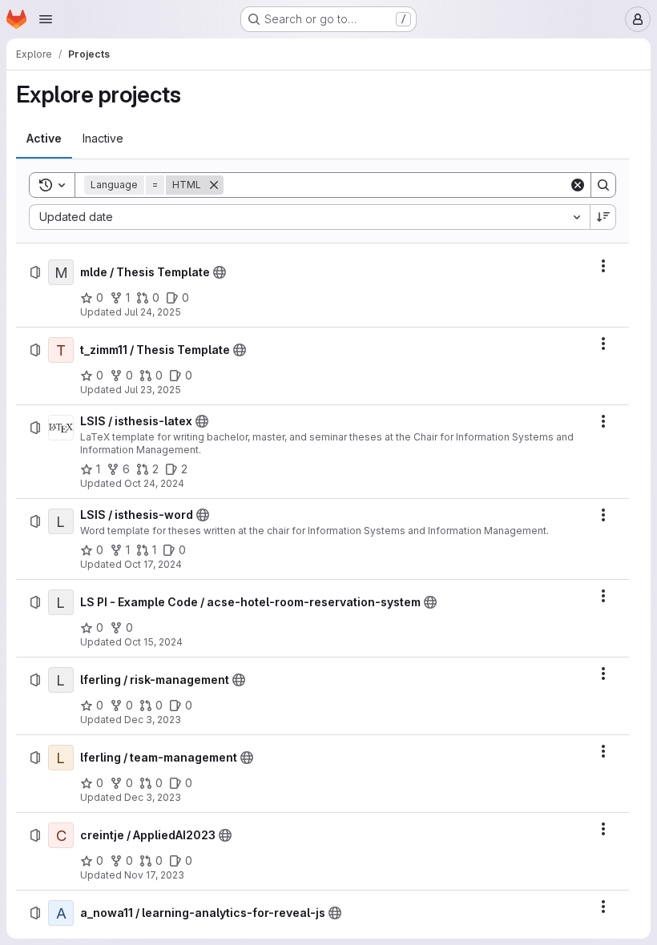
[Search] (603, 185)
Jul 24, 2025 (152, 312)
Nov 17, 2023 (154, 875)
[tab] (44, 139)
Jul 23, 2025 (152, 390)
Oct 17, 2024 (153, 564)
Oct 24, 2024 (154, 483)
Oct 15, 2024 (153, 642)
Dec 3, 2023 (152, 720)
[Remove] (214, 185)
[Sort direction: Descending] (603, 217)
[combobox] (309, 217)
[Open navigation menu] (45, 19)
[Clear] (577, 185)
